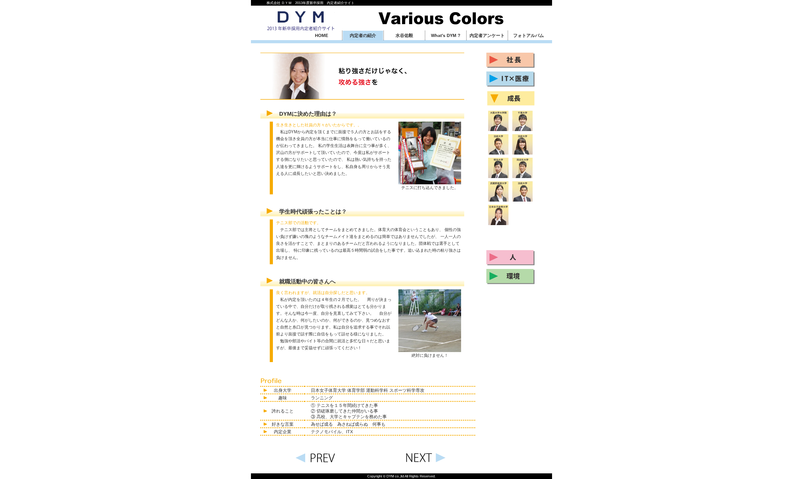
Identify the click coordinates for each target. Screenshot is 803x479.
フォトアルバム (528, 35)
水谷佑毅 (404, 35)
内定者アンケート (487, 35)
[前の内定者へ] (314, 462)
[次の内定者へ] (427, 462)
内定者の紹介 (363, 35)
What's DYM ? (445, 35)
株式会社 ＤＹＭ (301, 20)
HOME (321, 35)
